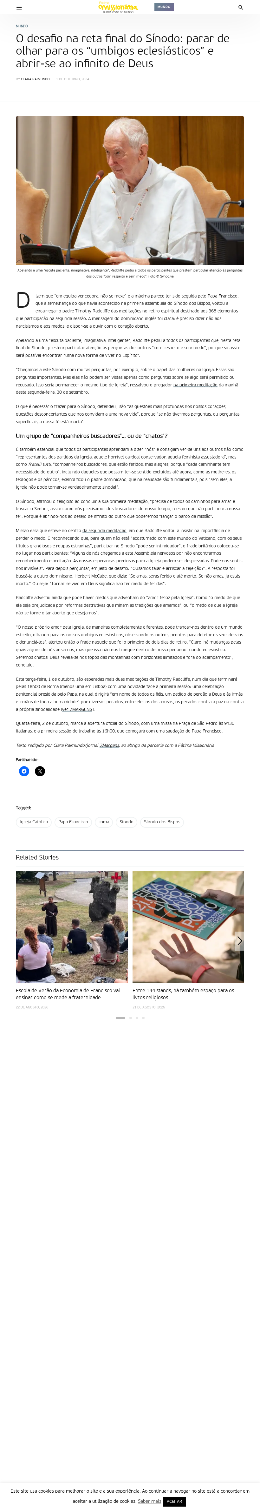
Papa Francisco (73, 822)
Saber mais (149, 1501)
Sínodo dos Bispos (162, 822)
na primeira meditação (195, 385)
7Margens (109, 745)
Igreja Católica (34, 822)
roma (104, 822)
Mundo (164, 7)
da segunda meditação (104, 531)
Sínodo (126, 822)
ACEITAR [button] (174, 1502)
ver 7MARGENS (77, 709)
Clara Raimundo (35, 79)
